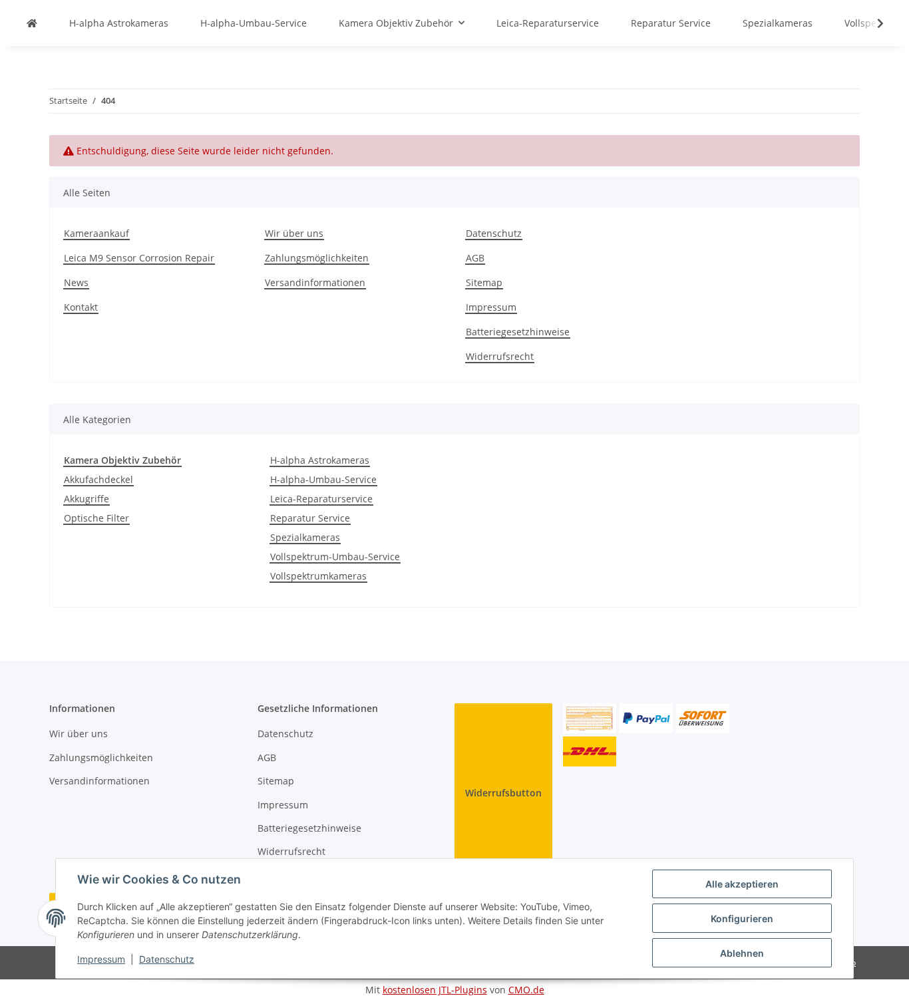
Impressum (101, 959)
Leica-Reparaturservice (321, 498)
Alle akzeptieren (742, 884)
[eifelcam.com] (32, 23)
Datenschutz (166, 959)
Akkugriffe (86, 498)
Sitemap (484, 282)
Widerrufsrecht (500, 356)
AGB (475, 257)
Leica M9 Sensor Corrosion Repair (139, 257)
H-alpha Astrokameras (319, 460)
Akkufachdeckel (98, 479)
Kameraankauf (96, 233)
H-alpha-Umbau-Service (323, 479)
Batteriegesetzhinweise (518, 331)
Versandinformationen (315, 282)
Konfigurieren (742, 918)
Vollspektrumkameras (318, 576)
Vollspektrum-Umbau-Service (335, 556)
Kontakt (81, 307)
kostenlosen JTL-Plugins (435, 989)
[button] (872, 23)
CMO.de (526, 989)
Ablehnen (742, 953)
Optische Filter (96, 518)
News (76, 282)
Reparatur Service (310, 518)
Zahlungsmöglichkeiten (317, 257)
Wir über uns (294, 233)
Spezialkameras (305, 537)
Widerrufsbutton (503, 792)
